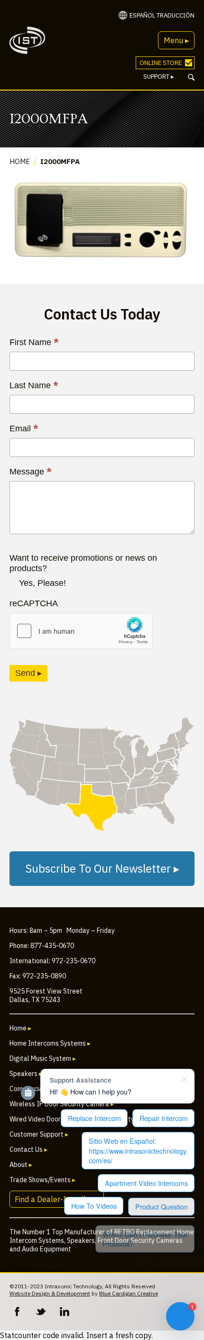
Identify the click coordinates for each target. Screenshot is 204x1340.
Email (23, 428)
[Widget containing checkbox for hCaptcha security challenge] (81, 631)
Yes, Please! (42, 583)
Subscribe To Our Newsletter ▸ (102, 868)
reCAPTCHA (33, 603)
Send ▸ (28, 673)
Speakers (25, 1073)
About (20, 1164)
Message (30, 471)
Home (19, 161)
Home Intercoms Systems (50, 1043)
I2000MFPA (60, 161)
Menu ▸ (176, 40)
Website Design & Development (49, 1293)
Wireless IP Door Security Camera (61, 1104)
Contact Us (28, 1149)
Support (158, 77)
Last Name (33, 385)
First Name (34, 342)
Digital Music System (42, 1058)
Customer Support (38, 1134)
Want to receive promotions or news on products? (83, 563)
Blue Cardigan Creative (128, 1293)
